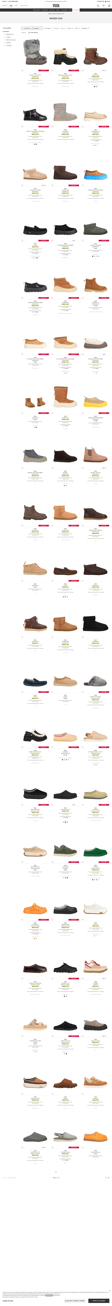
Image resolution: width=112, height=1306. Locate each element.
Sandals (8, 42)
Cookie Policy (49, 1295)
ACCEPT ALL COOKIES (98, 1300)
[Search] (98, 5)
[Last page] (108, 1177)
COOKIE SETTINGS (8, 1300)
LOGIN (107, 2)
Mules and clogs (11, 40)
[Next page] (100, 1177)
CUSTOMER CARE (13, 1)
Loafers (8, 37)
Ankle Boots (9, 34)
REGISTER (101, 1)
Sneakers (9, 45)
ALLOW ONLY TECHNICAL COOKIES (75, 1300)
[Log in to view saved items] (103, 5)
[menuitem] (4, 5)
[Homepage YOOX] (56, 5)
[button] (11, 31)
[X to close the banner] (110, 1291)
